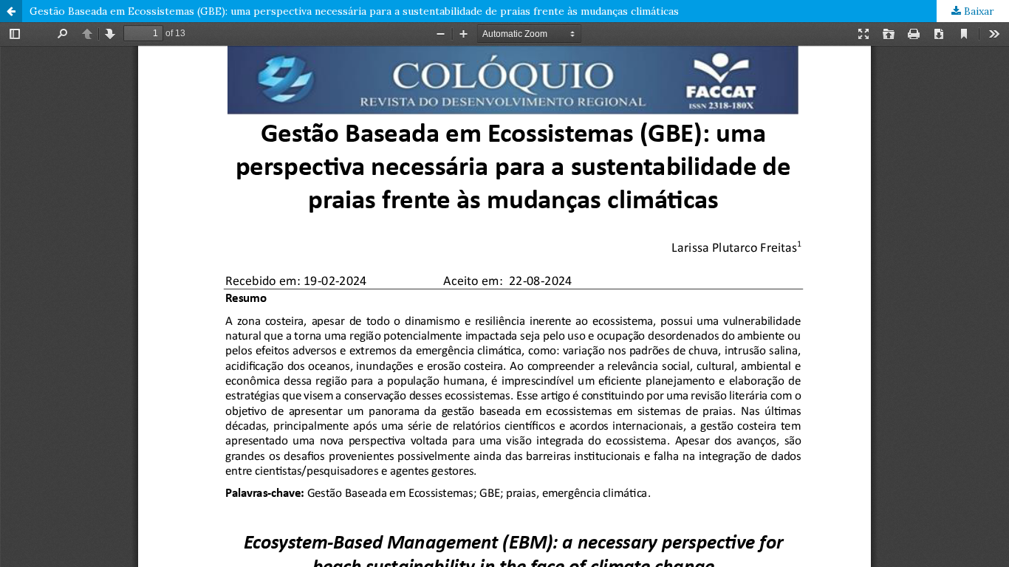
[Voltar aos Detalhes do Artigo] (11, 11)
